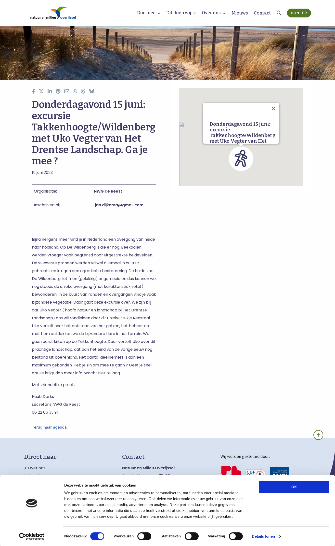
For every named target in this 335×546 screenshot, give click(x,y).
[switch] (144, 536)
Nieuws (240, 13)
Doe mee (146, 12)
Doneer (299, 13)
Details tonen (263, 536)
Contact (262, 13)
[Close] (273, 108)
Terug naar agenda (49, 427)
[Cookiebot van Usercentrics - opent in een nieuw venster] (31, 536)
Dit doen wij (178, 12)
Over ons (211, 12)
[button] (241, 158)
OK (294, 487)
